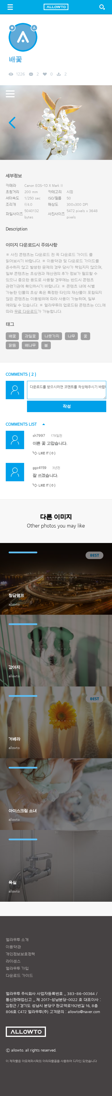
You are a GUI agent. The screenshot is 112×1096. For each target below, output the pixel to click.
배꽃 (12, 336)
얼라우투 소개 (17, 940)
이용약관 (13, 947)
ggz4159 (40, 468)
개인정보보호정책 (20, 954)
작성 (67, 406)
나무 (71, 336)
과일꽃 (30, 336)
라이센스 (13, 961)
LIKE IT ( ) (46, 453)
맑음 (12, 346)
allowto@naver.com (84, 1012)
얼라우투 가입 (17, 969)
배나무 (30, 346)
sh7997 (39, 435)
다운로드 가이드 (74, 255)
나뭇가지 (52, 336)
